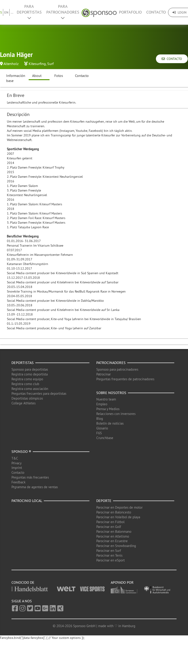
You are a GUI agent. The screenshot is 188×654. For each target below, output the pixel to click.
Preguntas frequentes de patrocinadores (125, 379)
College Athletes (23, 403)
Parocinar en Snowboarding (116, 546)
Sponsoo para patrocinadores (117, 369)
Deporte (103, 500)
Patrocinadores (111, 362)
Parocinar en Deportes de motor (119, 507)
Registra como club (25, 384)
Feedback (18, 482)
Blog (99, 418)
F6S (99, 433)
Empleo (101, 404)
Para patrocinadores (62, 9)
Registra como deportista (29, 374)
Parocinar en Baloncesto (113, 512)
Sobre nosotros (111, 392)
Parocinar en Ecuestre (112, 541)
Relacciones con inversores (115, 414)
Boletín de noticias (110, 423)
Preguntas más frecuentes (30, 477)
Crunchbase (104, 438)
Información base (15, 78)
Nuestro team (106, 399)
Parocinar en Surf (108, 550)
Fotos (58, 75)
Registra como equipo (27, 379)
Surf (50, 63)
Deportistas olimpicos (27, 398)
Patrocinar (103, 374)
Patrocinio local (26, 500)
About (36, 75)
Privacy (16, 463)
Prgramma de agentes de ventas (34, 487)
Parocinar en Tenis (109, 555)
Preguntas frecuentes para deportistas (38, 393)
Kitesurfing (37, 63)
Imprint (16, 467)
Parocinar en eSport (110, 560)
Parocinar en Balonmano (113, 531)
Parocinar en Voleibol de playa (118, 517)
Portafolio (130, 12)
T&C (14, 458)
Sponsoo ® (21, 451)
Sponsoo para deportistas (29, 369)
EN (6, 12)
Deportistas (22, 362)
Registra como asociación (29, 388)
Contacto (156, 12)
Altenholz (11, 63)
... (12, 12)
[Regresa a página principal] (99, 12)
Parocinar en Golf (108, 526)
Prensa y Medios (107, 409)
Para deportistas (29, 9)
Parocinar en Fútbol (110, 522)
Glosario (102, 428)
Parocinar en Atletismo (112, 536)
